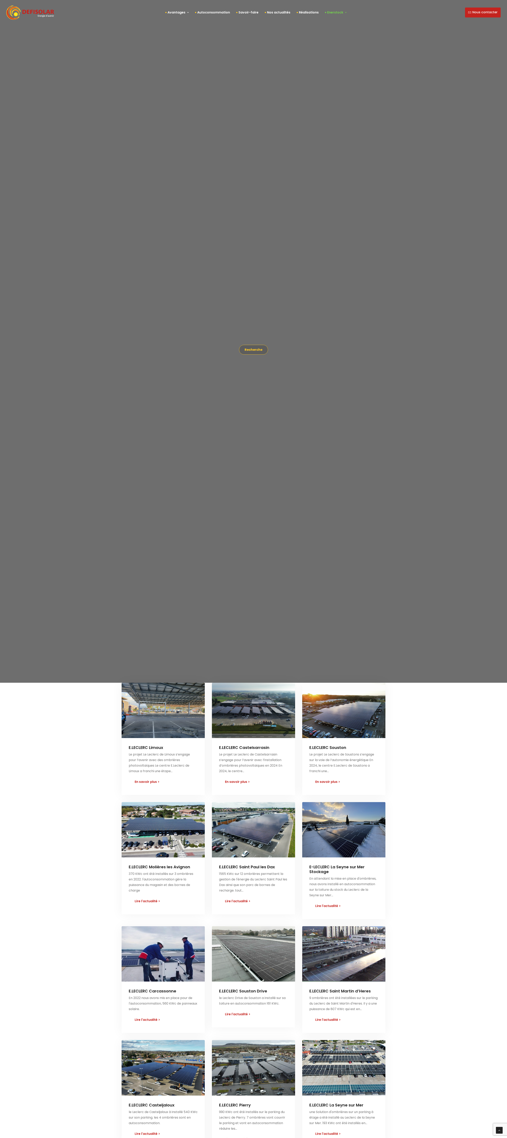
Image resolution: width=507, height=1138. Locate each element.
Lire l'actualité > (147, 901)
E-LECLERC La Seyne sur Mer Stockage (337, 869)
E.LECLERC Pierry (235, 1105)
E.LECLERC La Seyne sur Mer (336, 1105)
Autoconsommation (213, 12)
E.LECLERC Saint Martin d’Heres (340, 991)
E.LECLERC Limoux (146, 747)
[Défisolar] (30, 12)
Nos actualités (278, 12)
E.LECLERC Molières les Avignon (159, 867)
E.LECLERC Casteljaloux (151, 1105)
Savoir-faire (248, 12)
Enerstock (335, 12)
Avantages (176, 12)
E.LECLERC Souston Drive (243, 991)
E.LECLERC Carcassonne (152, 991)
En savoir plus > (147, 781)
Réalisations (309, 12)
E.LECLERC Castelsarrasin (244, 747)
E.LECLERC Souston (327, 747)
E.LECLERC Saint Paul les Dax (247, 867)
